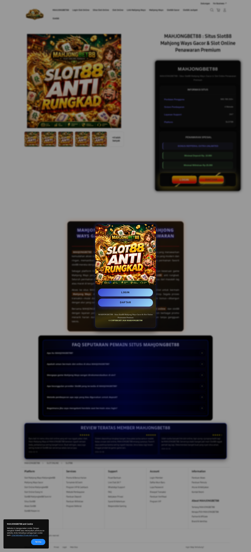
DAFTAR (125, 302)
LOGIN (125, 292)
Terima (38, 542)
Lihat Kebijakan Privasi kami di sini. (24, 535)
